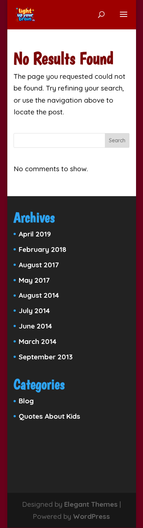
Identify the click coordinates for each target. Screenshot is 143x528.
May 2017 (34, 280)
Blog (26, 400)
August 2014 (39, 295)
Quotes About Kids (49, 416)
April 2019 (35, 234)
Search (117, 140)
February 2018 (42, 249)
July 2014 (34, 310)
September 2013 (46, 356)
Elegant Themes (91, 504)
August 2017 (39, 264)
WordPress (91, 516)
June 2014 (35, 326)
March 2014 (37, 341)
